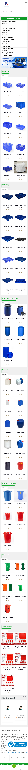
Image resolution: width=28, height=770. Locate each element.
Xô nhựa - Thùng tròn (7, 37)
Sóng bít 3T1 (7, 133)
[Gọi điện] (14, 766)
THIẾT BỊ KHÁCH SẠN (7, 53)
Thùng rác (5, 555)
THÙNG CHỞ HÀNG (7, 55)
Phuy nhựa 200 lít (20, 339)
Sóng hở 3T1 (20, 154)
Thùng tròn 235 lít (7, 545)
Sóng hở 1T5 (20, 91)
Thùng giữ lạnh (6, 30)
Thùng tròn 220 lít (7, 503)
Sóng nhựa (5, 23)
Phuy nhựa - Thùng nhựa (8, 28)
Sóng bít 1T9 (20, 133)
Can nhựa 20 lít (7, 432)
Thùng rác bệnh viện (7, 48)
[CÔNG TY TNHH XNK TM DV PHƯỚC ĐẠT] (11, 4)
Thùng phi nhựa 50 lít (7, 318)
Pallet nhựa (6, 185)
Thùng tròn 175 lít (20, 524)
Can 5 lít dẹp (7, 411)
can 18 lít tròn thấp (20, 474)
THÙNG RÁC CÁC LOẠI (8, 39)
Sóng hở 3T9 (7, 154)
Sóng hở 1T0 (7, 112)
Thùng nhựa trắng (6, 35)
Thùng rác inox (6, 46)
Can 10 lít (20, 411)
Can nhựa (4, 32)
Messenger (19, 769)
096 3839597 (8, 717)
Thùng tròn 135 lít (7, 524)
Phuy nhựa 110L (20, 318)
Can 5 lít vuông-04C (7, 390)
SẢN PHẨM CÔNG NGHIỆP (9, 21)
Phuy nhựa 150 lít (7, 339)
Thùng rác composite (7, 44)
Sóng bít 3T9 (20, 112)
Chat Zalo (8, 769)
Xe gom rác (5, 50)
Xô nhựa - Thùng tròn (9, 483)
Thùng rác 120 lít (20, 575)
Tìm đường (3, 769)
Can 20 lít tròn (7, 453)
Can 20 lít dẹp (20, 432)
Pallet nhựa (5, 26)
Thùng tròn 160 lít (20, 503)
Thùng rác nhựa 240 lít (20, 596)
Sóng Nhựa (6, 71)
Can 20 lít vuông (20, 453)
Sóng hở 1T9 (7, 91)
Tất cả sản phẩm (4, 75)
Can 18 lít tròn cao (7, 474)
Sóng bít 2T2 (7, 175)
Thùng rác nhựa (6, 41)
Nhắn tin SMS (24, 769)
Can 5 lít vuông (20, 390)
